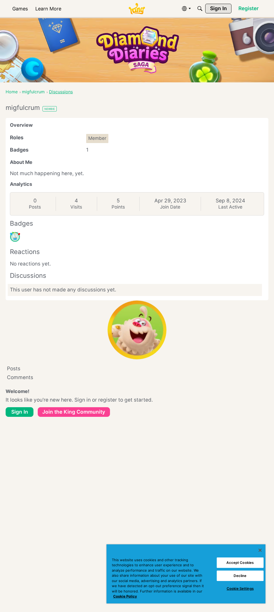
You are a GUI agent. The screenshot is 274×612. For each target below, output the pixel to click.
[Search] (200, 8)
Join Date (170, 207)
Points (118, 207)
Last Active (230, 207)
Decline (240, 575)
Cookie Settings (240, 588)
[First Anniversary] (15, 237)
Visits (76, 207)
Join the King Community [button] (73, 412)
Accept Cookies (240, 562)
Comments (20, 377)
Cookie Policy (125, 596)
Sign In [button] (19, 412)
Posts (35, 207)
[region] (185, 573)
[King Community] (136, 8)
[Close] (260, 550)
